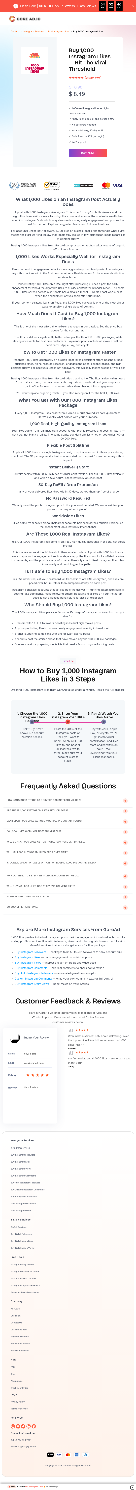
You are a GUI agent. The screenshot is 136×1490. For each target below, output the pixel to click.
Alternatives (17, 1381)
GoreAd (15, 31)
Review (12, 1087)
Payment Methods (20, 1336)
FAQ (13, 1367)
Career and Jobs (19, 1329)
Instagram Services (33, 31)
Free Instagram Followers (23, 1203)
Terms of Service (19, 1408)
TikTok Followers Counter (23, 1278)
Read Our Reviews (20, 1350)
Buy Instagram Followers (30, 952)
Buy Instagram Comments (31, 968)
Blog (13, 1374)
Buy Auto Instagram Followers (34, 973)
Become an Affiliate (20, 1343)
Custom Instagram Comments (33, 978)
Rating (12, 1075)
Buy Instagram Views (28, 962)
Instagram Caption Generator (25, 1285)
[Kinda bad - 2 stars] (32, 1075)
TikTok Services (19, 1227)
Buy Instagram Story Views (32, 984)
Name (11, 1053)
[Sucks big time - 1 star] (28, 1075)
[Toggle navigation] (124, 19)
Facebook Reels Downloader (25, 1292)
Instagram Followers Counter (25, 1271)
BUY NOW (88, 153)
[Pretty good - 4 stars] (42, 1075)
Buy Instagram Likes (58, 31)
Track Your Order (19, 1388)
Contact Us (16, 1322)
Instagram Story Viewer (22, 1264)
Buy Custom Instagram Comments (27, 1189)
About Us (15, 1308)
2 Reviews (93, 78)
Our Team (16, 1315)
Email (11, 1063)
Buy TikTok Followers (21, 1234)
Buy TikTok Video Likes (22, 1241)
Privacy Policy (18, 1401)
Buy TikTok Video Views (22, 1248)
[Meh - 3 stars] (37, 1075)
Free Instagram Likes (21, 1210)
